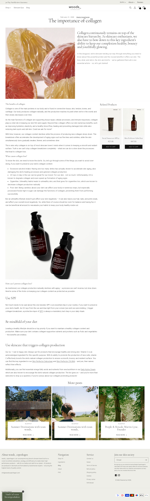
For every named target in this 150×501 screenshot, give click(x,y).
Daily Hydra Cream (88, 369)
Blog (59, 465)
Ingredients (61, 462)
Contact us (90, 458)
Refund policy (91, 469)
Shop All (60, 458)
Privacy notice (91, 479)
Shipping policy (91, 472)
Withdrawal (90, 483)
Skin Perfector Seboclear (42, 361)
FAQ (59, 472)
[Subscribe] (145, 460)
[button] (131, 2)
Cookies (89, 476)
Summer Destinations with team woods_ (28, 428)
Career (89, 462)
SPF (41, 311)
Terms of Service (92, 465)
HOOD (129, 480)
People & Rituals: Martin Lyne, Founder (121, 428)
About (60, 469)
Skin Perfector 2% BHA (66, 361)
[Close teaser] (23, 491)
